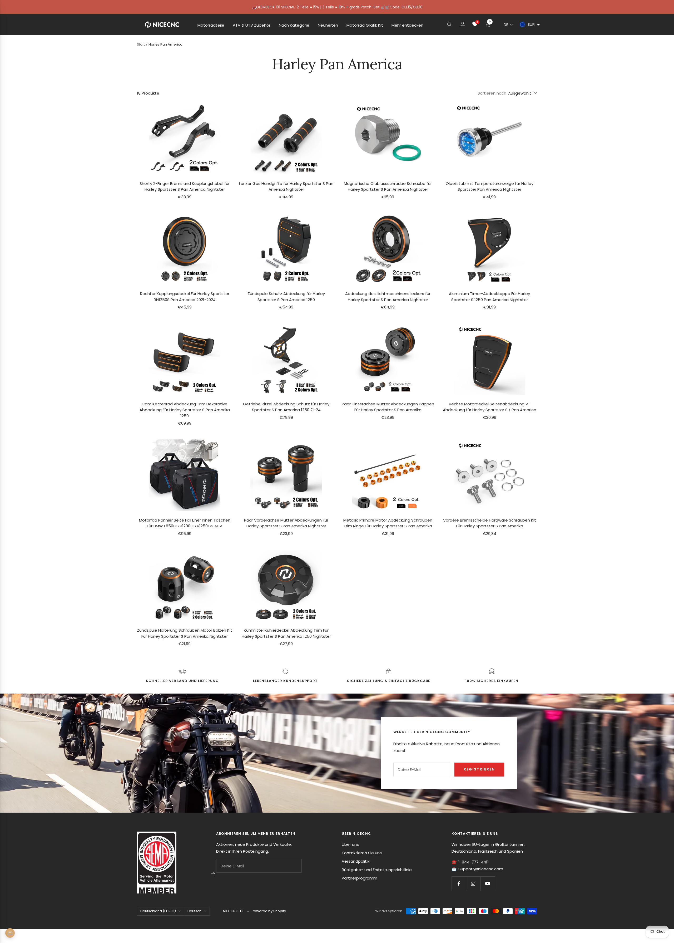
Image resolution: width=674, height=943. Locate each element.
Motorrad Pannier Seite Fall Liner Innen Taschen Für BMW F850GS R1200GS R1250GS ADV (184, 523)
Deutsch (194, 910)
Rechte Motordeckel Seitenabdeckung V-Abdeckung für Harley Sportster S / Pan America (489, 407)
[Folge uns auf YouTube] (487, 883)
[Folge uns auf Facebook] (459, 883)
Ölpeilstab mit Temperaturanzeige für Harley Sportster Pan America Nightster (489, 186)
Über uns (350, 844)
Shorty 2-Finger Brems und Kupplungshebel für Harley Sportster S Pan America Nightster (185, 186)
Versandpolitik (355, 861)
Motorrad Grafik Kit (364, 25)
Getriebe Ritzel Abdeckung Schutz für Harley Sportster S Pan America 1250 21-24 (286, 407)
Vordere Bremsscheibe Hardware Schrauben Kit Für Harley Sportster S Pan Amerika (489, 523)
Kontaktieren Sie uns (362, 853)
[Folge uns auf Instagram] (473, 883)
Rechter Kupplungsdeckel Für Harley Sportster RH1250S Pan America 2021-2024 (184, 296)
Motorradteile (210, 25)
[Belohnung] (10, 933)
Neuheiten (328, 25)
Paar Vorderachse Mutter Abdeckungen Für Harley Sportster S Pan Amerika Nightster (286, 523)
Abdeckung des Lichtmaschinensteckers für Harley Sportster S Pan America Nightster (387, 296)
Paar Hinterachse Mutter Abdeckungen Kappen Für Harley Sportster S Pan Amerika (388, 407)
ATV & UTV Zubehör (251, 25)
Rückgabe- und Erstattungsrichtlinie (377, 869)
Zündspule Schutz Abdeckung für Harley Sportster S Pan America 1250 (286, 296)
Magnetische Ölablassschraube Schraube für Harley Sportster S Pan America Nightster (388, 186)
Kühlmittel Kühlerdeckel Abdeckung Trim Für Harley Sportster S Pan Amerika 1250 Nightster (286, 633)
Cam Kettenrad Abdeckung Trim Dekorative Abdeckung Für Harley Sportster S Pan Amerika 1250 (185, 410)
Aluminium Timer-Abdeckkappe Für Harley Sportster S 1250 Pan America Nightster (489, 296)
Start (141, 44)
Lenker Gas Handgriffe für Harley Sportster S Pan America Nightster (286, 186)
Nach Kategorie (294, 25)
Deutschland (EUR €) (158, 910)
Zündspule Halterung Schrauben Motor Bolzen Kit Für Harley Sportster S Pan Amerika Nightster (184, 633)
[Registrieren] (213, 874)
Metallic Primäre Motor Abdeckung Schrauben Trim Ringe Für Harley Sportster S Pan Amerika (387, 523)
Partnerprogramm (359, 878)
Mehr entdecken (407, 25)
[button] (508, 24)
